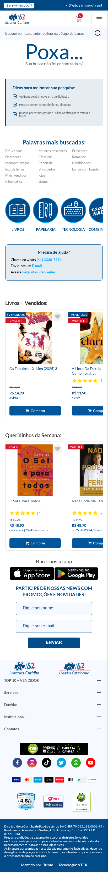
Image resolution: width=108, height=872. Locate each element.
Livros (18, 229)
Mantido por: (37, 865)
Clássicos (45, 157)
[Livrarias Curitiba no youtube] (90, 762)
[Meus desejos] (57, 317)
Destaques (13, 157)
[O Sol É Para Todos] (35, 471)
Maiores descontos (53, 151)
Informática (14, 181)
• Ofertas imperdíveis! (84, 5)
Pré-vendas (14, 151)
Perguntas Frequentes (39, 272)
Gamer (44, 181)
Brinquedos (47, 169)
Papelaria (46, 163)
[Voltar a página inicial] (16, 18)
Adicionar (35, 410)
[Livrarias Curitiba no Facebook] (17, 762)
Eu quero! (54, 643)
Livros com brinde (85, 169)
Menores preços (17, 163)
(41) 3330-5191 (49, 260)
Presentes (79, 151)
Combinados (81, 163)
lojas (42, 175)
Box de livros (14, 169)
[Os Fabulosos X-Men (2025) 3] (35, 338)
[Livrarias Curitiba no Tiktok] (46, 762)
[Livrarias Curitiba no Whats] (76, 762)
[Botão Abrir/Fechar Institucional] (99, 680)
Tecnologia (73, 229)
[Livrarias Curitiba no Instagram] (32, 762)
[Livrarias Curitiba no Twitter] (61, 762)
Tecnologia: (72, 865)
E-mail (37, 266)
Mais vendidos (16, 175)
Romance (79, 157)
